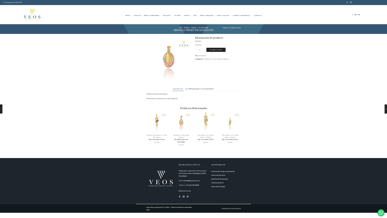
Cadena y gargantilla (241, 15)
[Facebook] (347, 2)
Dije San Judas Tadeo (157, 139)
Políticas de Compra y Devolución (223, 171)
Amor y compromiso (151, 15)
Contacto (258, 15)
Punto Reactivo (236, 208)
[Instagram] (351, 2)
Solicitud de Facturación (219, 179)
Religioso (167, 15)
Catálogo (137, 15)
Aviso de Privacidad (218, 186)
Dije (194, 15)
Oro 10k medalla (203, 27)
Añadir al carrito (216, 50)
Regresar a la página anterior (232, 27)
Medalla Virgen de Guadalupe (181, 140)
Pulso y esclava (223, 15)
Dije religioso (157, 135)
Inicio (127, 15)
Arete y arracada (206, 15)
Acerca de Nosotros (218, 175)
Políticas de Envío (217, 183)
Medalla (193, 27)
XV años (177, 15)
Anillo (187, 15)
